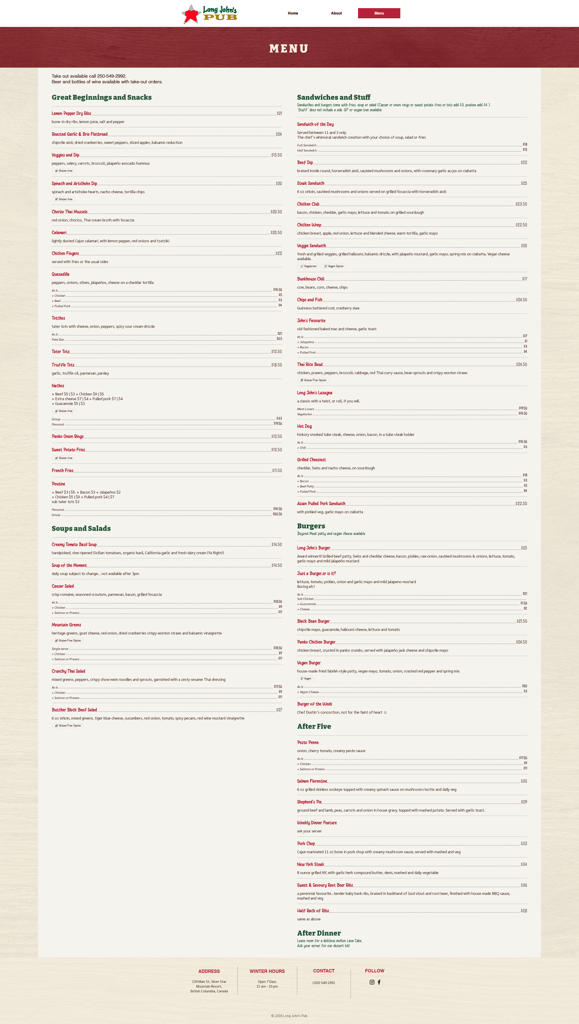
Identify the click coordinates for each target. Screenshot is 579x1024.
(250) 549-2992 (324, 982)
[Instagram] (372, 982)
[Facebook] (379, 982)
